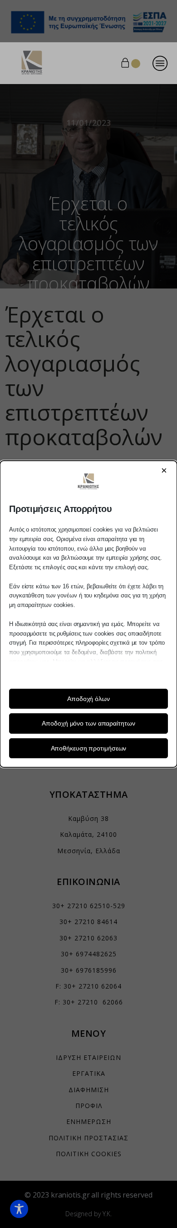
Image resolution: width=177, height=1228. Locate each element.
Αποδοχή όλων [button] (88, 698)
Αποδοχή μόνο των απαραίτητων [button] (88, 723)
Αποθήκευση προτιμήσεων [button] (89, 748)
